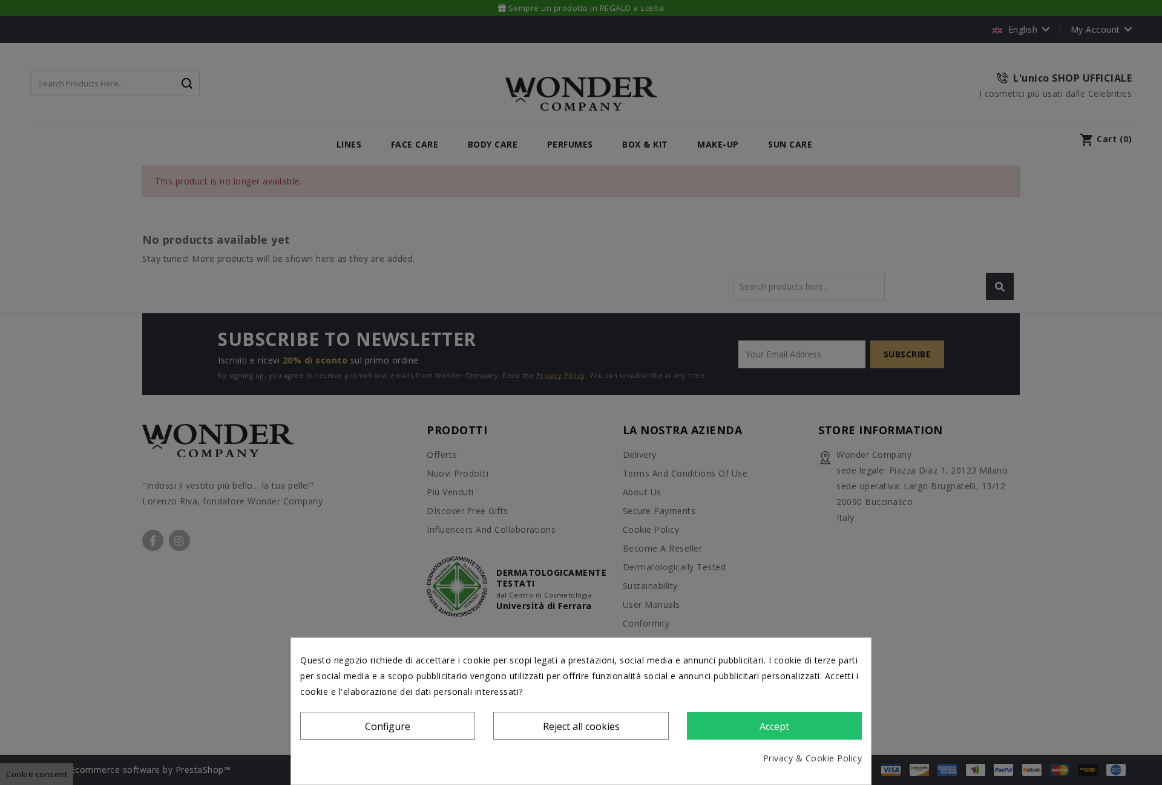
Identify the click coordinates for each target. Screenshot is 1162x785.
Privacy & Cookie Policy (812, 758)
